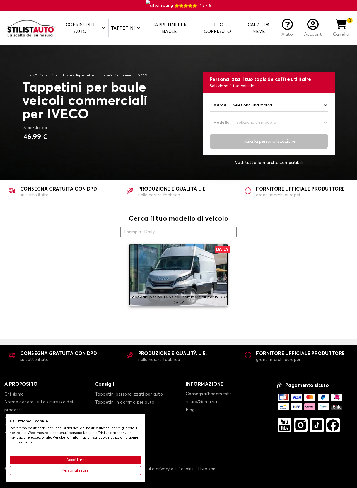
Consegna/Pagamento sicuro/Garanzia (209, 398)
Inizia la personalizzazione (269, 141)
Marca (219, 105)
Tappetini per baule (170, 28)
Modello (221, 123)
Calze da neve (259, 28)
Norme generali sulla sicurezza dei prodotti (38, 406)
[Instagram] (301, 425)
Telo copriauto (217, 28)
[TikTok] (317, 425)
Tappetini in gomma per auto (125, 402)
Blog (190, 410)
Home (27, 75)
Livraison (207, 469)
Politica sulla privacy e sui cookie (162, 469)
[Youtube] (284, 425)
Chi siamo (14, 394)
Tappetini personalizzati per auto (129, 394)
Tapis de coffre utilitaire (53, 75)
